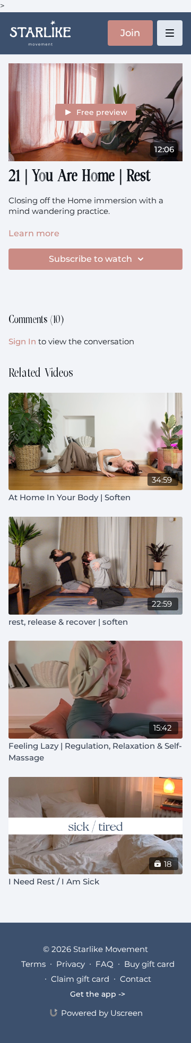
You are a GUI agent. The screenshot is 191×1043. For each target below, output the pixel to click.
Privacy (70, 964)
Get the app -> (97, 994)
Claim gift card (80, 979)
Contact (135, 979)
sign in (22, 341)
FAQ (105, 964)
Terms (33, 964)
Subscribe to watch (90, 259)
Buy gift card (149, 964)
